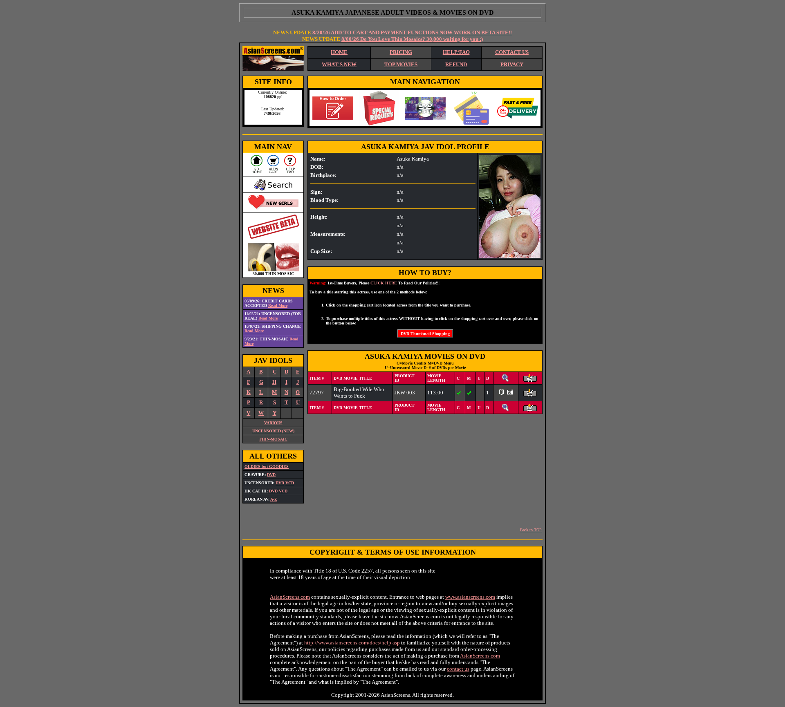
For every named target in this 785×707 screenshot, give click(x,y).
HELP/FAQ (456, 52)
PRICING (401, 52)
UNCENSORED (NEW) (273, 431)
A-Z (273, 499)
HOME (339, 52)
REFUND (456, 64)
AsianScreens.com (290, 597)
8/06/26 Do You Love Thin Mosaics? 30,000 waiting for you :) (412, 39)
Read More (277, 305)
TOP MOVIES (400, 64)
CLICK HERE (383, 283)
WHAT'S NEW (339, 64)
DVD (271, 474)
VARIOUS (273, 423)
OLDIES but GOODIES (266, 466)
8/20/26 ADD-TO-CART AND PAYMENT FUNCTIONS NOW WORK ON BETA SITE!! (412, 32)
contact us (458, 669)
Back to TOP (531, 530)
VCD (289, 483)
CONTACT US (512, 52)
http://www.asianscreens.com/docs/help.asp (352, 643)
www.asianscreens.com (470, 597)
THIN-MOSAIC (273, 439)
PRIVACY (511, 64)
